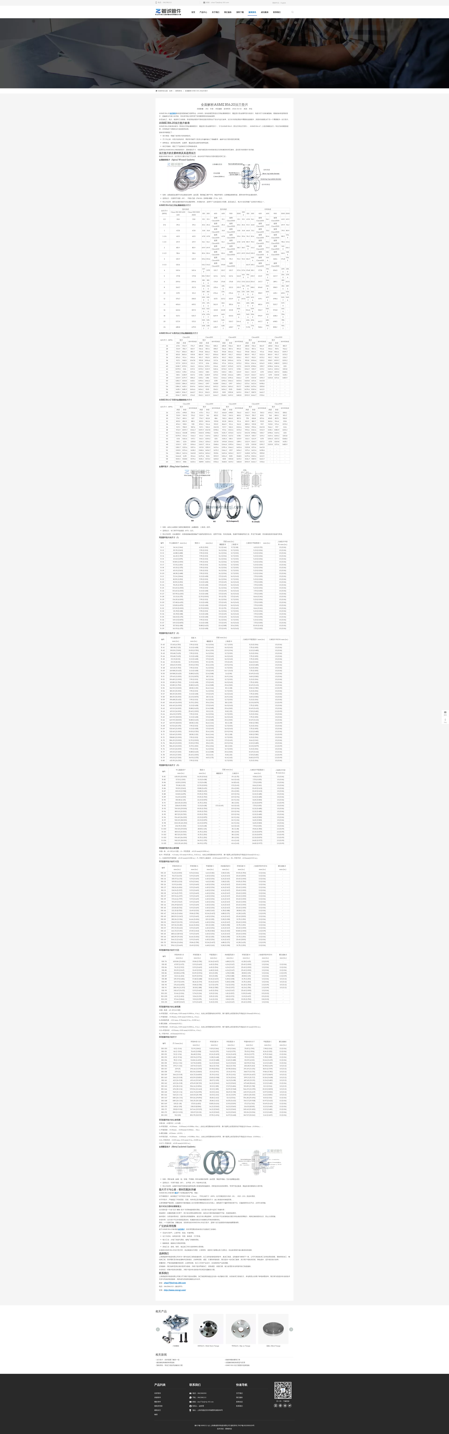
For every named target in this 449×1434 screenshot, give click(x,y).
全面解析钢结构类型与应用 (235, 1362)
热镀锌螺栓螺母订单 (232, 1360)
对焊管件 (157, 1393)
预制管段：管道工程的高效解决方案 (169, 1365)
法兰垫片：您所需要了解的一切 (167, 1360)
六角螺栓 (176, 1346)
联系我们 (239, 1406)
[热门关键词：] (292, 12)
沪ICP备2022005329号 (245, 1425)
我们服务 (239, 1397)
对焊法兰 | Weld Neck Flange (208, 1346)
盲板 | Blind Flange (273, 1346)
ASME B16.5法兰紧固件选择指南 (237, 1365)
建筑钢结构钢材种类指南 (165, 1362)
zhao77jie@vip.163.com (220, 2)
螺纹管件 (157, 1402)
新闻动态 (239, 1402)
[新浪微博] (290, 1405)
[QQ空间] (285, 1405)
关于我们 (239, 1393)
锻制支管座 (158, 1406)
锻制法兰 (157, 1410)
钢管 (156, 1414)
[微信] (280, 1405)
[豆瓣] (276, 1405)
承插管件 (157, 1397)
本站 (250, 109)
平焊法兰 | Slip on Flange (241, 1346)
